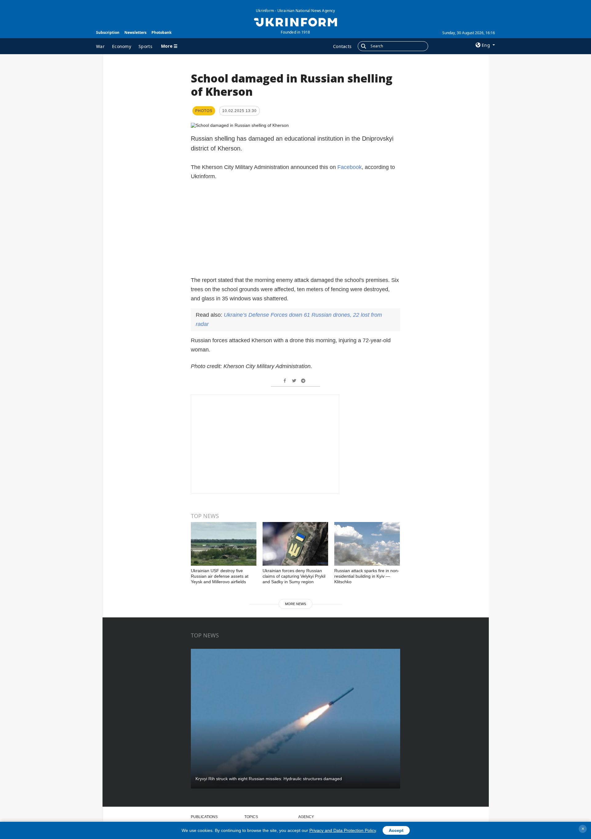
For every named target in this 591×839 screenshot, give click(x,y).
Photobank (161, 32)
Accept (396, 830)
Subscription (107, 32)
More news (295, 604)
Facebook (349, 167)
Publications (204, 817)
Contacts (342, 46)
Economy (121, 46)
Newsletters (135, 32)
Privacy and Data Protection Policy (342, 830)
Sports (145, 46)
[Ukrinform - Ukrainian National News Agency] (295, 21)
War (100, 46)
